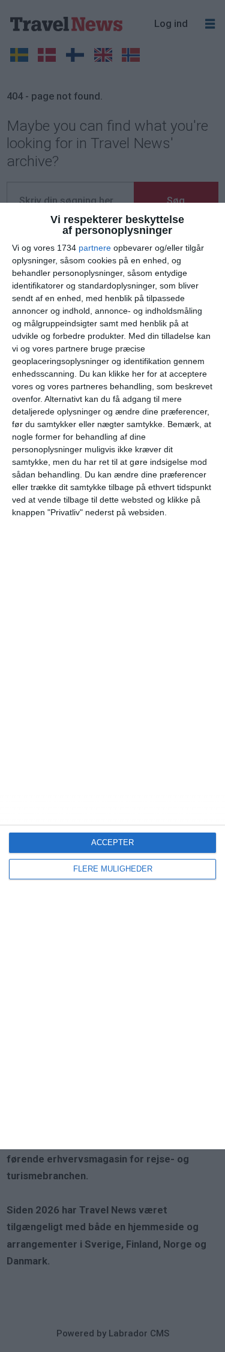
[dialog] (112, 676)
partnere (95, 248)
